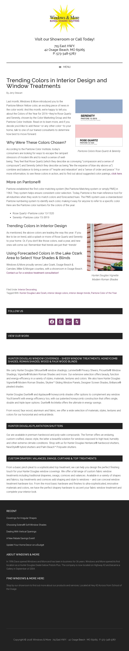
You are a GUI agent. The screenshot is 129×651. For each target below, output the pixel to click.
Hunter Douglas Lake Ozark (33, 293)
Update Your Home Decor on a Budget (25, 545)
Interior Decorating (27, 289)
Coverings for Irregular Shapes (21, 518)
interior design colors (58, 293)
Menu (67, 66)
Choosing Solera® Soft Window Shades (26, 525)
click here (116, 173)
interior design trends (79, 293)
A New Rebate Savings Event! (20, 538)
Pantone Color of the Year (104, 293)
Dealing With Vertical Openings (21, 531)
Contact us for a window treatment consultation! (32, 272)
